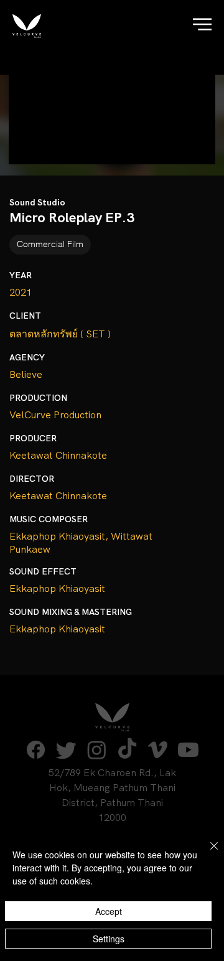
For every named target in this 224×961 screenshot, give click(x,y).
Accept (108, 911)
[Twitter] (66, 750)
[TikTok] (127, 750)
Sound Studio (37, 202)
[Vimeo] (158, 750)
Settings (108, 938)
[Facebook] (36, 750)
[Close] (207, 853)
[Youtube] (188, 750)
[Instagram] (97, 750)
